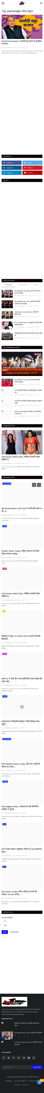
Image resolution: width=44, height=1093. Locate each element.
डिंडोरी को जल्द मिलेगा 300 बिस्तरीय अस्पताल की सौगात (27, 1024)
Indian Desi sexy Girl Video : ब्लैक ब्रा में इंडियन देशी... (27, 313)
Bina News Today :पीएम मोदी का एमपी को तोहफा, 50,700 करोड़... (19, 893)
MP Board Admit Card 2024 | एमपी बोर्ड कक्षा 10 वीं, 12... (22, 510)
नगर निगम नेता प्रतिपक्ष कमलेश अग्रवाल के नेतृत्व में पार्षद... (28, 402)
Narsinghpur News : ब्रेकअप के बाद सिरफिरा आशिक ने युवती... (20, 808)
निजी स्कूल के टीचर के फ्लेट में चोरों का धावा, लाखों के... (28, 334)
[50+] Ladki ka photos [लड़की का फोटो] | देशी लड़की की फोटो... (28, 323)
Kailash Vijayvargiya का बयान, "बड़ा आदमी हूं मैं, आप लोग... (28, 412)
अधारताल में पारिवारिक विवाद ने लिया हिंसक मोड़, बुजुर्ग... (21, 723)
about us (26, 1085)
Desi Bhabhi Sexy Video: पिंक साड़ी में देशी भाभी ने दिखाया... (27, 381)
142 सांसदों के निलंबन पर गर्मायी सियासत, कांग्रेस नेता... (28, 391)
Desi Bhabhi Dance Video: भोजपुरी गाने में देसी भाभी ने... (28, 1034)
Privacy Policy (33, 1081)
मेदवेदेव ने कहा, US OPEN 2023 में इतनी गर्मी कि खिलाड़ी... (21, 637)
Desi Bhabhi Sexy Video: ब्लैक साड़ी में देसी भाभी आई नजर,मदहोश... (27, 302)
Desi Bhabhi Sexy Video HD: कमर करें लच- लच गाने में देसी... (28, 292)
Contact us (17, 1085)
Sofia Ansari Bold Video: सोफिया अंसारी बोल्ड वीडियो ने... (21, 458)
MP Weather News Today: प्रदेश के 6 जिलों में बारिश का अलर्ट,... (21, 765)
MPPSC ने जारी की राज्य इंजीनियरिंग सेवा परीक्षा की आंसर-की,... (22, 680)
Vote (4, 932)
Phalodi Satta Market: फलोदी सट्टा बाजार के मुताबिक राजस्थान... (22, 42)
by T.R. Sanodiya (6, 47)
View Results (14, 932)
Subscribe (37, 1067)
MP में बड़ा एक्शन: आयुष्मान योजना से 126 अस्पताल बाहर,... (22, 850)
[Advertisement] (22, 80)
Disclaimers (8, 1081)
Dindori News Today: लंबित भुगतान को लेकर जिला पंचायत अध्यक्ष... (21, 552)
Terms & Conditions (20, 1081)
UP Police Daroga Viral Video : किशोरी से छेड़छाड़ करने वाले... (28, 1043)
